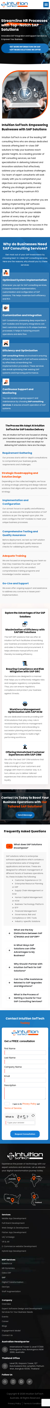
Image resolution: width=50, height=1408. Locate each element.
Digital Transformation (12, 1282)
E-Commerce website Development (19, 1246)
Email (7, 1076)
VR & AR (5, 1241)
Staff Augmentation (11, 1291)
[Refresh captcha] (33, 1115)
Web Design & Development (15, 1227)
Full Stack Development (13, 1223)
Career (5, 1321)
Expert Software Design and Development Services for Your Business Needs (22, 1310)
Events (5, 1316)
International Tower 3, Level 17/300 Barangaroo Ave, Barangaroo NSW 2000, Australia (27, 1349)
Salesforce (7, 1263)
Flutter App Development (14, 1232)
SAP (3, 1277)
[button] (46, 4)
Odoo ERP (6, 1272)
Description (10, 1085)
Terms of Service (12, 1108)
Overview (6, 1304)
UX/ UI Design (8, 1237)
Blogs (4, 1326)
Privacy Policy (29, 1103)
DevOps (5, 1286)
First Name (9, 1048)
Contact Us (7, 1335)
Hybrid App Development (14, 1251)
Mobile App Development (14, 1218)
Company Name (13, 1066)
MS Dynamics (8, 1268)
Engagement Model (11, 1330)
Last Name (10, 1057)
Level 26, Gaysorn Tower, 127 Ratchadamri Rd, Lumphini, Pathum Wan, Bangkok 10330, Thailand (27, 1366)
